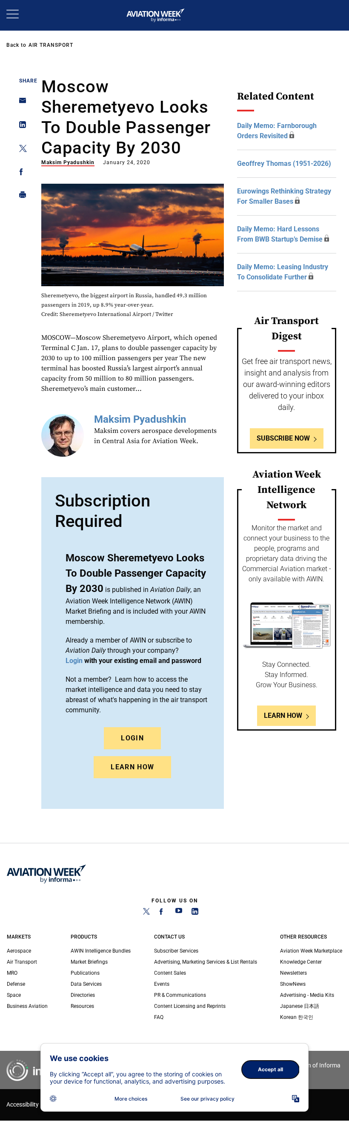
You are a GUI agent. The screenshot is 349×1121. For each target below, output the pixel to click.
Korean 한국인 (296, 1017)
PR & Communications (180, 995)
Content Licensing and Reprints (190, 1006)
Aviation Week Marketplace (311, 951)
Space (14, 995)
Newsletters (293, 973)
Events (161, 984)
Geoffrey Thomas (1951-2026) (284, 163)
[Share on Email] (20, 103)
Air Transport (51, 45)
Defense (16, 984)
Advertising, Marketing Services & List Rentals (205, 962)
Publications (85, 973)
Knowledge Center (301, 962)
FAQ (158, 1017)
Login (132, 738)
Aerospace (19, 951)
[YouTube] (178, 913)
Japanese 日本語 (299, 1006)
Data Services (86, 984)
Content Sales (170, 973)
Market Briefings (89, 962)
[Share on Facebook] (20, 173)
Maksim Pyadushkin (67, 162)
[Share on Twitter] (20, 150)
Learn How (132, 767)
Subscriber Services (176, 951)
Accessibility (22, 1104)
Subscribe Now (283, 438)
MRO (12, 973)
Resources (82, 1006)
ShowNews (293, 984)
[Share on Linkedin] (20, 126)
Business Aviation (27, 1006)
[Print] (20, 196)
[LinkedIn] (195, 913)
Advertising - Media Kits (307, 995)
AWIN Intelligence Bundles (101, 951)
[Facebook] (162, 913)
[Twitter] (146, 913)
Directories (83, 995)
